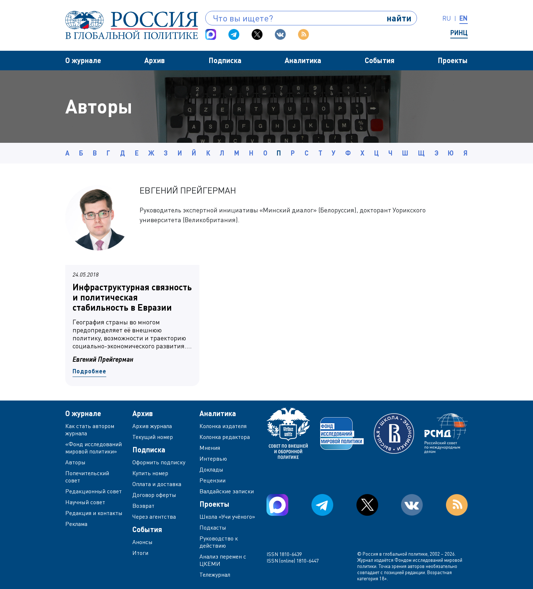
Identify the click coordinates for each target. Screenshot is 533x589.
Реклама (76, 523)
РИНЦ (459, 33)
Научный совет (85, 502)
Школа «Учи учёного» (227, 516)
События (379, 60)
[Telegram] (233, 34)
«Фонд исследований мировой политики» (93, 447)
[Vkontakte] (280, 34)
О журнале (83, 60)
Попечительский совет (87, 476)
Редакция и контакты (94, 513)
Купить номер (150, 473)
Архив (154, 60)
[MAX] (210, 34)
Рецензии (212, 480)
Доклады (211, 469)
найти (399, 18)
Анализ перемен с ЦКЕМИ (222, 560)
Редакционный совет (93, 491)
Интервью (213, 458)
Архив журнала (152, 426)
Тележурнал (214, 574)
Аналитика (303, 60)
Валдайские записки (226, 491)
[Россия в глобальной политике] (131, 25)
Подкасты (212, 527)
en (463, 18)
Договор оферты (154, 494)
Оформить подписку (158, 462)
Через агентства (154, 516)
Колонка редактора (224, 436)
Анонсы (142, 542)
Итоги (140, 552)
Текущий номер (152, 436)
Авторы (75, 462)
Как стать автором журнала (89, 429)
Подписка (224, 60)
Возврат (143, 505)
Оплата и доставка (156, 484)
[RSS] (303, 34)
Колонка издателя (223, 426)
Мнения (209, 447)
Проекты (453, 60)
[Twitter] (257, 34)
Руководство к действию (218, 542)
